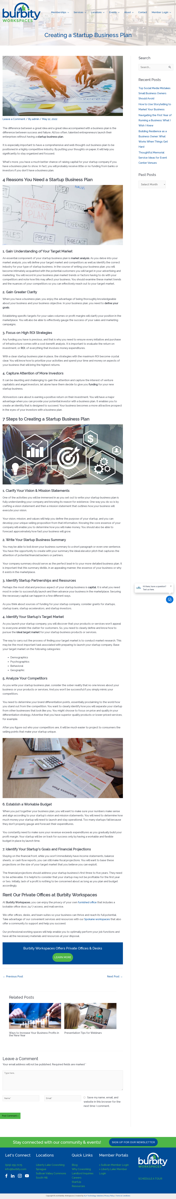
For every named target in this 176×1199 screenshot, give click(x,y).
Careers (76, 1177)
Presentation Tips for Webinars (83, 1032)
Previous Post (13, 976)
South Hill (42, 1177)
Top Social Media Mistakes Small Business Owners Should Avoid (154, 93)
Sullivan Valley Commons (51, 1173)
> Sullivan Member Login (114, 1164)
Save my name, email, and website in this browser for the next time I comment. (102, 1101)
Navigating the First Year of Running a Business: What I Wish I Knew (155, 120)
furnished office (87, 902)
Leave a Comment (14, 119)
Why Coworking (81, 1169)
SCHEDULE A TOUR (150, 1178)
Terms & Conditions (123, 1196)
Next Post (115, 976)
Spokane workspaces (97, 919)
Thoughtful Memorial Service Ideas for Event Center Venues (153, 157)
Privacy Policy (109, 1196)
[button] (67, 12)
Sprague (41, 1169)
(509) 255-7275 (13, 1164)
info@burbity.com (15, 1169)
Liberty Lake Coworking (50, 1164)
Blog (75, 1164)
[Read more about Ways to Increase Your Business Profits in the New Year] (35, 1015)
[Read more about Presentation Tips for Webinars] (90, 1015)
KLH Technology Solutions (93, 1196)
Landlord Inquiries (82, 1173)
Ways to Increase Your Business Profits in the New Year (34, 1034)
